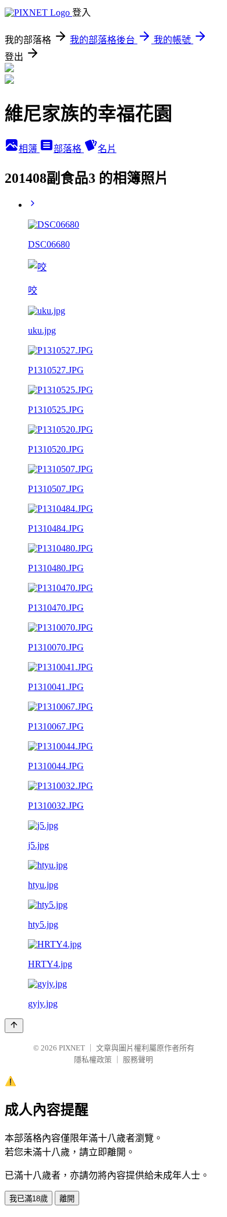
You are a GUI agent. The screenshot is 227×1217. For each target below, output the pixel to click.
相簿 (29, 149)
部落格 (69, 149)
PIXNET (72, 1047)
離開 (67, 1198)
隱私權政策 (93, 1059)
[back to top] (14, 1025)
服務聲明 (138, 1059)
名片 (107, 149)
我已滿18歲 (28, 1198)
